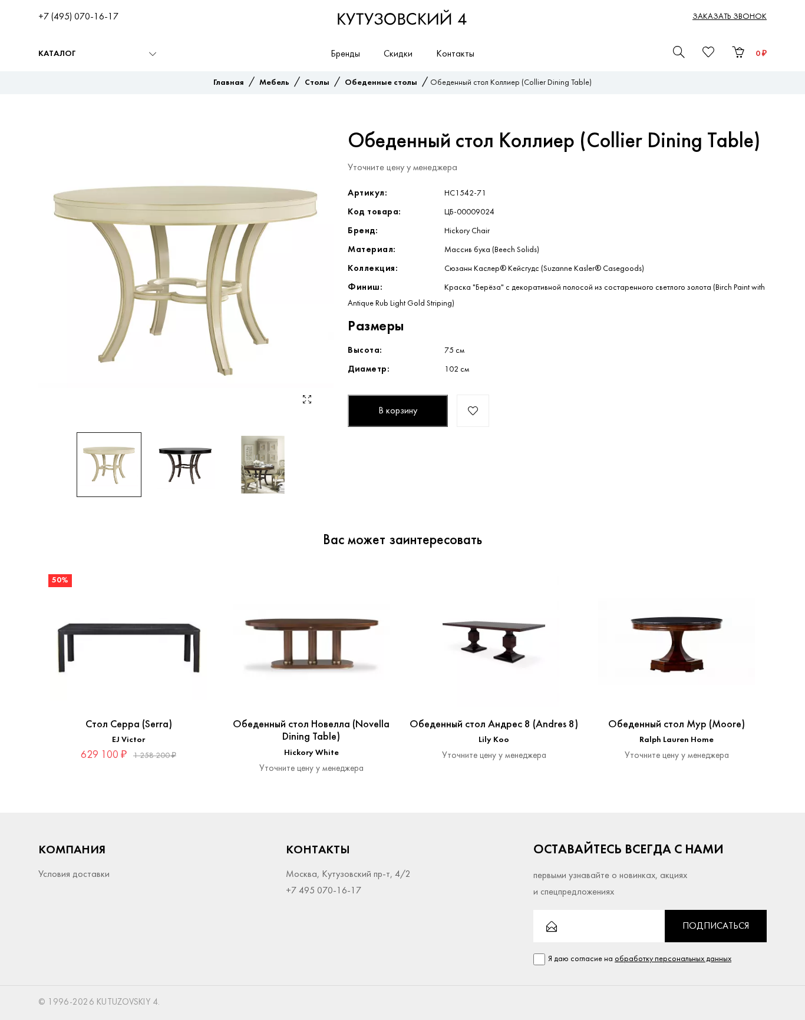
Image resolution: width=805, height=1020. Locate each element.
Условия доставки (74, 874)
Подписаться (715, 926)
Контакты (455, 54)
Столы (317, 83)
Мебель (274, 83)
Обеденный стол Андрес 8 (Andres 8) (494, 725)
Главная (228, 83)
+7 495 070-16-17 (323, 891)
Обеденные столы (381, 83)
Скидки (398, 54)
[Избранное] (198, 585)
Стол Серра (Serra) (128, 725)
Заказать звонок (729, 17)
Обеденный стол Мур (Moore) (676, 725)
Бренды (345, 54)
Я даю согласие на (639, 959)
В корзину (397, 411)
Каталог (56, 54)
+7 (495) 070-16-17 (78, 17)
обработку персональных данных (673, 959)
